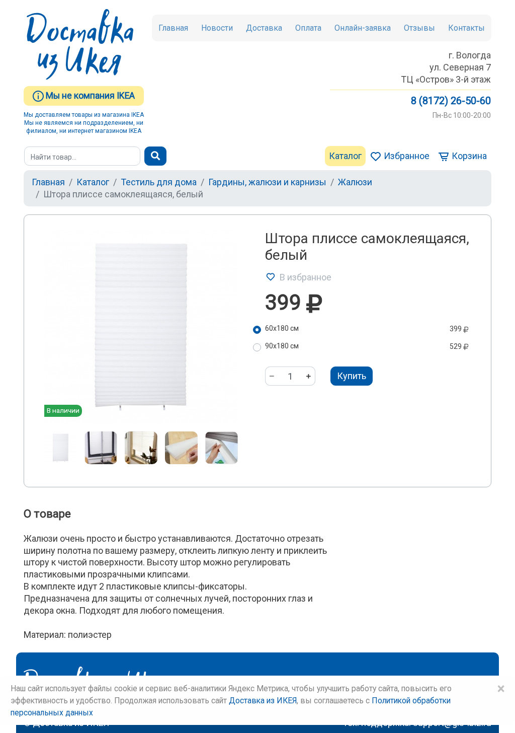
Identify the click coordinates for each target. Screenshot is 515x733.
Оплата (308, 28)
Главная (173, 28)
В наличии (63, 410)
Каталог (345, 156)
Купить (351, 376)
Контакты (466, 28)
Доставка (264, 28)
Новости (217, 28)
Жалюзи (355, 182)
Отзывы (419, 28)
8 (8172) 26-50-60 (451, 101)
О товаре (47, 513)
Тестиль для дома (159, 182)
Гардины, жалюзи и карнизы (267, 182)
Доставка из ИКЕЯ (263, 700)
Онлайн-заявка (362, 28)
